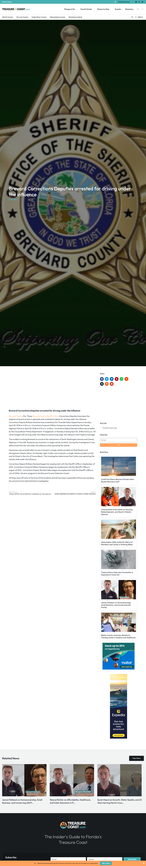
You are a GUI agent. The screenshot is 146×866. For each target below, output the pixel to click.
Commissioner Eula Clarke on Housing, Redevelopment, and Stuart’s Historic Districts (117, 511)
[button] (132, 17)
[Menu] (138, 9)
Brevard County (15, 416)
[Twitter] (142, 1)
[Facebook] (136, 1)
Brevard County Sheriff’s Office (45, 416)
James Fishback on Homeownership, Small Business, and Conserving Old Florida (116, 605)
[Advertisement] (52, 390)
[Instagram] (139, 1)
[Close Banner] (143, 863)
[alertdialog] (73, 863)
